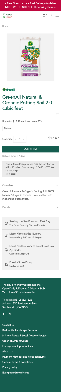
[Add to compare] (57, 114)
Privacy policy (10, 367)
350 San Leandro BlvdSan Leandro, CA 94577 (19, 305)
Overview (7, 185)
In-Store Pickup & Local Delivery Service (24, 335)
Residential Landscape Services (19, 330)
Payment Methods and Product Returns (24, 357)
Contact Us (8, 325)
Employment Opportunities (17, 346)
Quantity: (7, 139)
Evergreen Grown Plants (15, 373)
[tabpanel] (30, 57)
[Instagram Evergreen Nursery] (9, 314)
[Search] (51, 15)
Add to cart (30, 149)
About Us (7, 351)
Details (6, 207)
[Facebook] (3, 314)
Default (8, 128)
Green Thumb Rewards (15, 341)
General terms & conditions (17, 362)
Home (5, 26)
